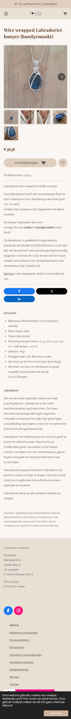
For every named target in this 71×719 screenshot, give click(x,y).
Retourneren (16, 647)
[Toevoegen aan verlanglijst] (62, 162)
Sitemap (14, 684)
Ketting (8, 273)
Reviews (14, 677)
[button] (11, 117)
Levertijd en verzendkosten (25, 654)
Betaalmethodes (19, 669)
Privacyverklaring (19, 640)
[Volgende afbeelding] (61, 77)
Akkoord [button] (56, 713)
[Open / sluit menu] (6, 13)
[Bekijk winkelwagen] (65, 13)
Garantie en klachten (21, 662)
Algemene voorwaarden (23, 632)
